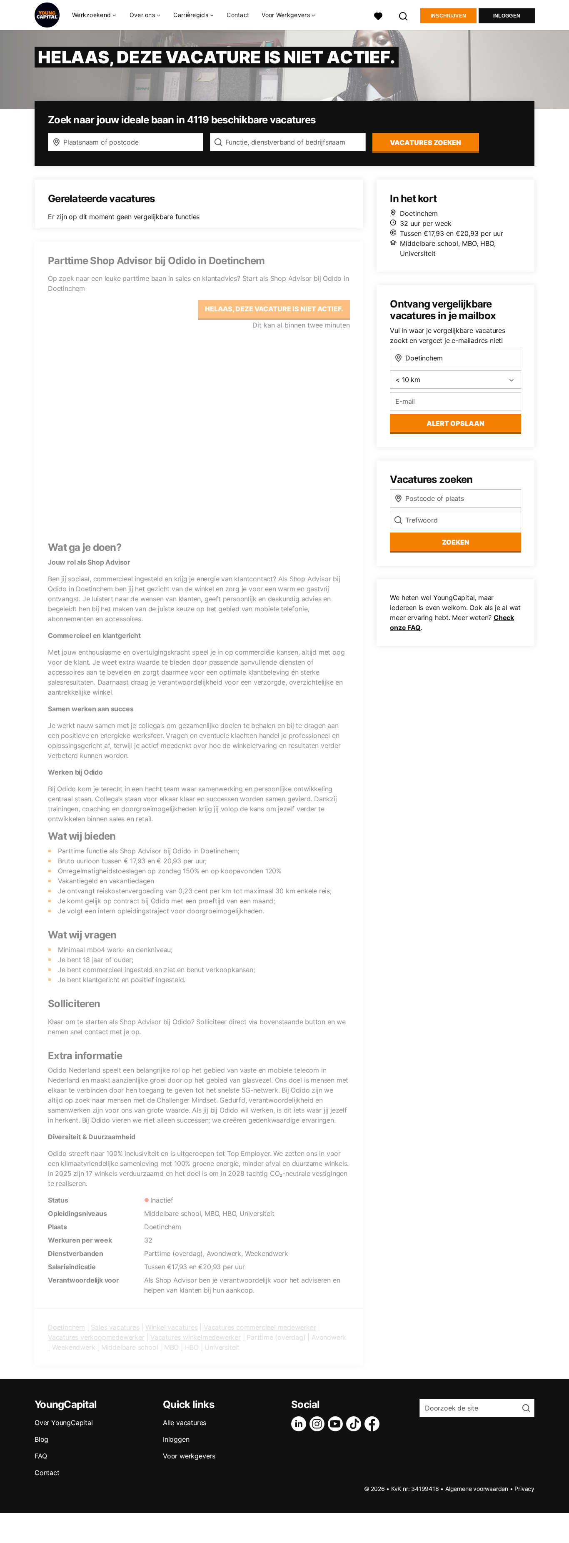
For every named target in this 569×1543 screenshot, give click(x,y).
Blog (41, 1439)
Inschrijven (448, 16)
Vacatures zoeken (425, 142)
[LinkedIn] (300, 1423)
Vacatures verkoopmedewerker (96, 1337)
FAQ (41, 1456)
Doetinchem (66, 1327)
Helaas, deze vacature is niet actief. (274, 309)
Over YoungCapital (64, 1422)
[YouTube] (337, 1423)
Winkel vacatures (171, 1327)
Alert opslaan (455, 423)
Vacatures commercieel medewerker (260, 1327)
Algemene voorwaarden (476, 1488)
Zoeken (455, 542)
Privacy (524, 1488)
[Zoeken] (403, 15)
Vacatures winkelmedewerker (195, 1337)
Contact (238, 14)
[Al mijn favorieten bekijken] (378, 15)
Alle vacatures (184, 1422)
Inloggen (506, 16)
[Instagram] (318, 1423)
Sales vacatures (115, 1327)
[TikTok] (355, 1423)
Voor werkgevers (189, 1456)
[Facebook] (373, 1423)
